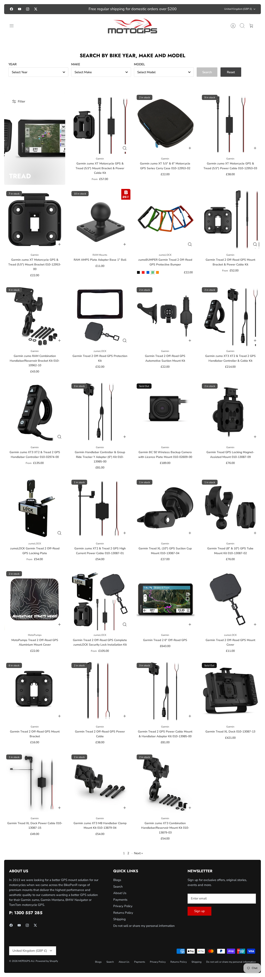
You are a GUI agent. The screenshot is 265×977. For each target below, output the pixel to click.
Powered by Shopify (47, 961)
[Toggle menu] (13, 25)
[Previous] (74, 9)
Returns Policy (123, 913)
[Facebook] (11, 9)
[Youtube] (20, 9)
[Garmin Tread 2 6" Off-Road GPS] (165, 599)
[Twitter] (36, 9)
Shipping (119, 919)
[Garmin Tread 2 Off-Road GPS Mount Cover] (230, 599)
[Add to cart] (190, 148)
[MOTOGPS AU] (132, 26)
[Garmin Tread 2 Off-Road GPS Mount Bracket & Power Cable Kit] (230, 219)
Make (75, 64)
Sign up (199, 911)
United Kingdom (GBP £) (238, 9)
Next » (138, 853)
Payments (120, 900)
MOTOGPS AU (26, 961)
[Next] (191, 9)
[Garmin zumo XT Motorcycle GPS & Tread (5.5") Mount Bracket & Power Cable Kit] (99, 123)
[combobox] (38, 72)
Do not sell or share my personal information (144, 926)
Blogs (117, 880)
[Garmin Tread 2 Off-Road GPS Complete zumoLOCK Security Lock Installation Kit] (99, 599)
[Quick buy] (124, 148)
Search (118, 887)
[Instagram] (28, 9)
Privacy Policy (122, 906)
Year (12, 64)
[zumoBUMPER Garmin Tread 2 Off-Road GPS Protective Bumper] (165, 219)
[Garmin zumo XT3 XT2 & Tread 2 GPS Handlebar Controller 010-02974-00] (34, 412)
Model (139, 64)
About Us (119, 893)
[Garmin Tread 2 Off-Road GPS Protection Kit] (99, 315)
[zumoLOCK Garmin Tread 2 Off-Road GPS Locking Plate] (34, 508)
